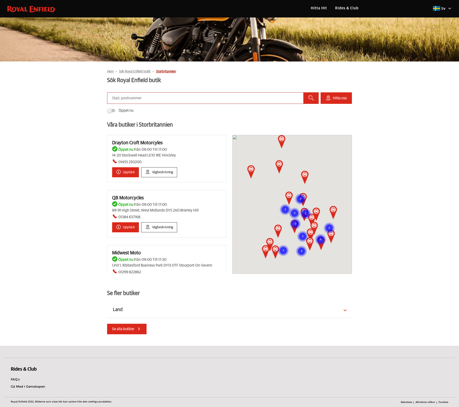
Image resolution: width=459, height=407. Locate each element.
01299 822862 (129, 272)
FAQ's (15, 379)
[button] (312, 220)
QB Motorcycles (128, 197)
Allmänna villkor (425, 402)
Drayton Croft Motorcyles (137, 142)
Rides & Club (347, 8)
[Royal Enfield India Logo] (31, 9)
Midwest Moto (126, 253)
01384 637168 (129, 217)
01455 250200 (130, 162)
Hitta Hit (319, 8)
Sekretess (406, 402)
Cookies (443, 402)
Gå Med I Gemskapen (28, 386)
